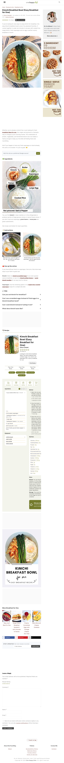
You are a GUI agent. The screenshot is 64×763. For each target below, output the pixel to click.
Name (4, 709)
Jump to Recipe (21, 20)
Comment (5, 687)
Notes (36, 384)
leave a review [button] (37, 506)
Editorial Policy (32, 750)
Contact (54, 748)
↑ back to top (32, 740)
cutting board (9, 437)
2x (21, 388)
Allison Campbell (24, 347)
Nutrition (30, 384)
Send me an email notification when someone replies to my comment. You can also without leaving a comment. (20, 723)
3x (23, 388)
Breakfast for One (19, 7)
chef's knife (9, 439)
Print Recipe (33, 363)
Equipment (16, 384)
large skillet (9, 441)
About (10, 748)
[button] (3, 20)
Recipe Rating (6, 681)
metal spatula (9, 443)
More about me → (52, 36)
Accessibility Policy (32, 748)
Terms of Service (32, 754)
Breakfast (22, 372)
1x (19, 388)
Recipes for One (10, 7)
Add (38, 153)
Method (23, 384)
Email (4, 715)
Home (3, 7)
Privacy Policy (32, 752)
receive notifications (22, 723)
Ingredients (8, 384)
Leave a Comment (9, 17)
